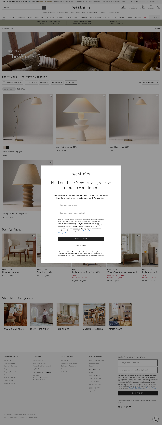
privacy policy (75, 255)
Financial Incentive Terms (69, 253)
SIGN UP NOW (81, 239)
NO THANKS (81, 245)
